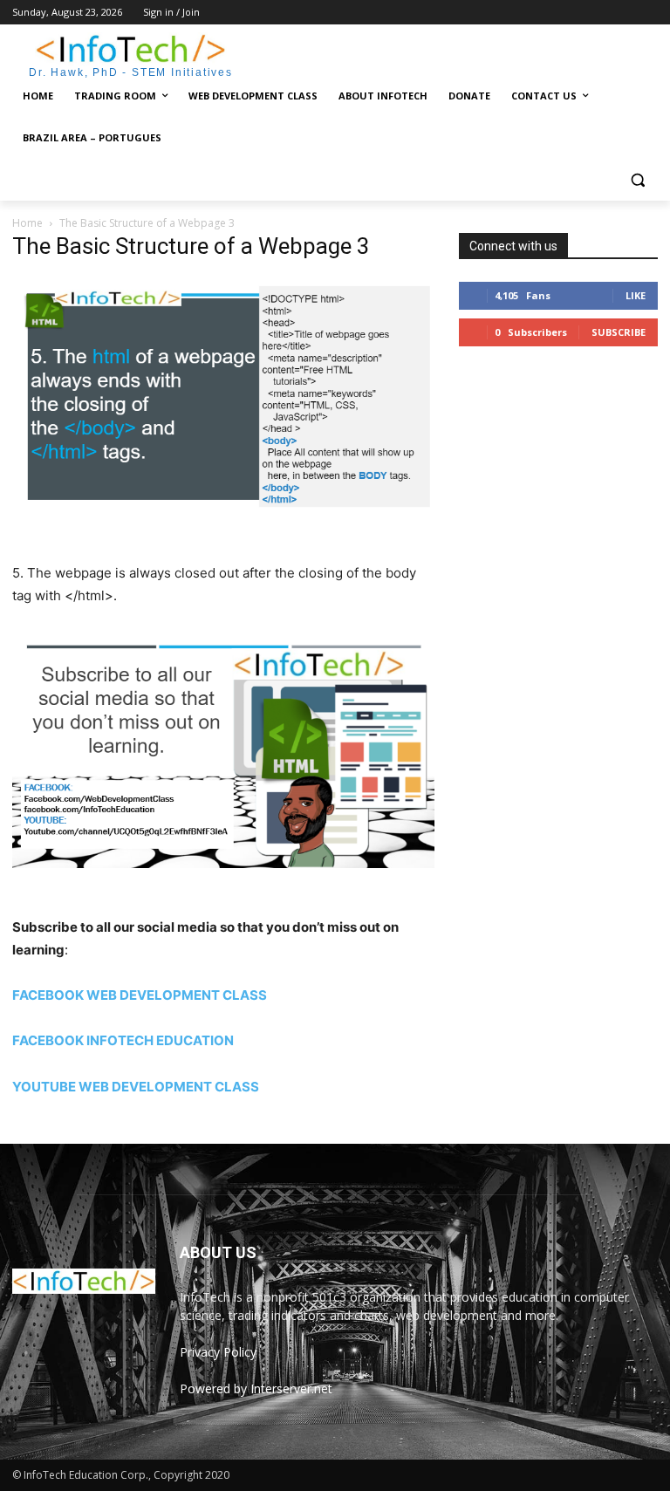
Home (27, 222)
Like (636, 295)
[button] (637, 180)
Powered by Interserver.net (256, 1388)
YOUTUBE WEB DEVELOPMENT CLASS (135, 1086)
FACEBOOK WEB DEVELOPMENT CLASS (139, 995)
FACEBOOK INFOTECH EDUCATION (123, 1040)
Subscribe (618, 332)
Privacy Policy (218, 1352)
